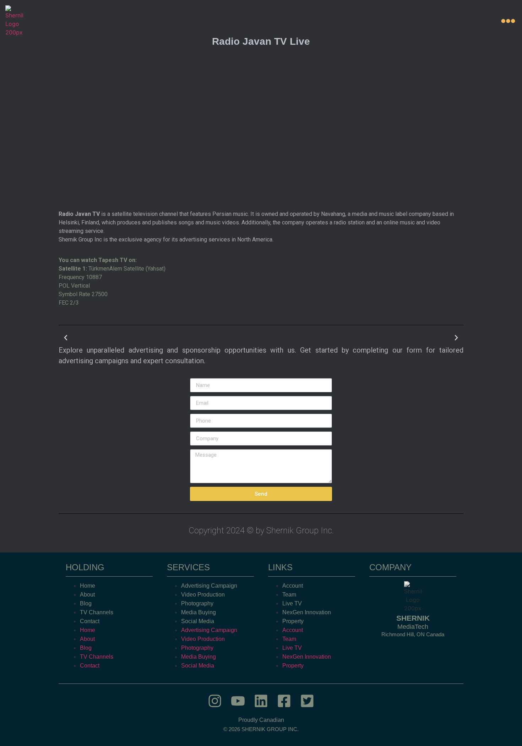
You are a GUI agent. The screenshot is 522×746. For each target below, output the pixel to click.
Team (289, 595)
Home (87, 586)
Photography (197, 603)
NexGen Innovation (306, 612)
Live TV (292, 603)
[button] (65, 337)
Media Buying (198, 612)
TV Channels (96, 612)
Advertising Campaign (209, 586)
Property (293, 621)
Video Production (203, 595)
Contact (89, 621)
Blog (86, 603)
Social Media (197, 621)
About (87, 595)
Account (292, 586)
